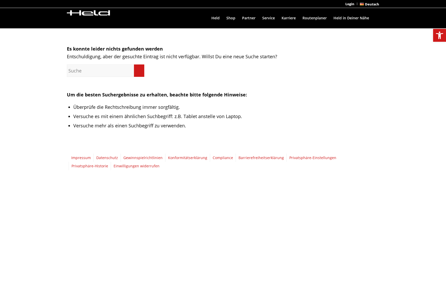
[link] (439, 35)
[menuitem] (350, 4)
